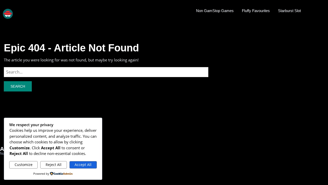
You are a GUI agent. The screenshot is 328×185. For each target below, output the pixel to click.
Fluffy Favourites (256, 10)
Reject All (53, 164)
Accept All (83, 164)
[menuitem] (215, 10)
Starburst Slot (289, 10)
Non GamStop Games (215, 10)
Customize (24, 164)
